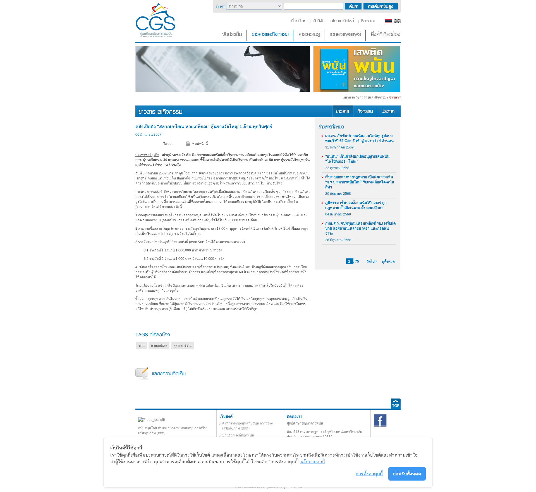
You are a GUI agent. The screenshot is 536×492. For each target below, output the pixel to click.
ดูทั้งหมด (388, 261)
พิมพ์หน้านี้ (200, 144)
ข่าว (141, 345)
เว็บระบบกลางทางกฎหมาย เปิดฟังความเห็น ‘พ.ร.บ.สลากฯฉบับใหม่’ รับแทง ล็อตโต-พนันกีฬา (359, 182)
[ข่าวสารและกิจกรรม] (270, 40)
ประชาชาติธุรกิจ (147, 155)
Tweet (167, 144)
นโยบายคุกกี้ (312, 461)
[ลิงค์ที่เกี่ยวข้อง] (384, 40)
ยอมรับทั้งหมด (407, 473)
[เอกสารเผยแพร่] (345, 40)
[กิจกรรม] (365, 116)
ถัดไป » (372, 261)
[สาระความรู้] (309, 40)
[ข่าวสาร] (342, 116)
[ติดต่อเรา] (366, 22)
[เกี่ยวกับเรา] (300, 22)
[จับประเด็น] (233, 40)
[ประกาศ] (389, 116)
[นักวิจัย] (318, 22)
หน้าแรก (349, 97)
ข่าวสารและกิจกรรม (371, 97)
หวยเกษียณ (159, 345)
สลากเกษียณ (182, 345)
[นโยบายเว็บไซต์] (343, 22)
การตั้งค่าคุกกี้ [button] (369, 473)
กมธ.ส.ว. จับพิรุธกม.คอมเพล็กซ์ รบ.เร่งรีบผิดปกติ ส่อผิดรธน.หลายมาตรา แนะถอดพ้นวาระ (360, 228)
